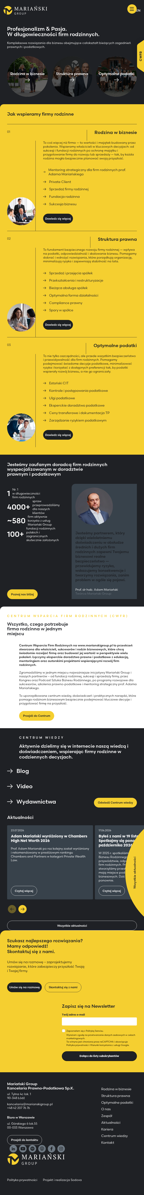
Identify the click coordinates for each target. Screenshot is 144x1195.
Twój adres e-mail (73, 1014)
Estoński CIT (59, 383)
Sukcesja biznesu (62, 204)
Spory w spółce (61, 310)
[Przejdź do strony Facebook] (51, 1149)
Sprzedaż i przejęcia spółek (71, 273)
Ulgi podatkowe (62, 398)
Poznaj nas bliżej (22, 594)
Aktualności (110, 1122)
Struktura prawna (115, 1096)
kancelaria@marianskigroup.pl (30, 1104)
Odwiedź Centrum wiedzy (115, 802)
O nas (106, 1109)
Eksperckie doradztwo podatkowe (77, 405)
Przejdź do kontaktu (24, 1140)
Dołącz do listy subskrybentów (99, 1056)
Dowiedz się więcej (58, 218)
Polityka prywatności (77, 1045)
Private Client (60, 182)
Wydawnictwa (36, 801)
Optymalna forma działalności (73, 295)
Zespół (106, 1116)
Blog (22, 770)
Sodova (76, 1180)
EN (138, 10)
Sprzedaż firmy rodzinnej (68, 189)
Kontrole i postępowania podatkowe (78, 390)
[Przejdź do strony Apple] (42, 1149)
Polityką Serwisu (94, 1030)
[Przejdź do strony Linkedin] (13, 1149)
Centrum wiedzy (114, 1136)
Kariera (107, 1129)
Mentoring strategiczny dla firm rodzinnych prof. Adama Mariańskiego (87, 172)
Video (24, 786)
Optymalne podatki (117, 1102)
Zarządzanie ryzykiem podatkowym (77, 420)
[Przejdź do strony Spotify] (32, 1149)
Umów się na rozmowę (24, 987)
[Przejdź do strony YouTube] (23, 1149)
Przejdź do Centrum (36, 716)
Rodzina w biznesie (116, 1089)
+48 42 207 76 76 (18, 1108)
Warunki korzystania (101, 1045)
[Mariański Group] (25, 10)
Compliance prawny (65, 303)
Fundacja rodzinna (64, 196)
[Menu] (132, 9)
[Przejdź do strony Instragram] (61, 1149)
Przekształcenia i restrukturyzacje (76, 280)
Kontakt (107, 1142)
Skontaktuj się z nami (63, 987)
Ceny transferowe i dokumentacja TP (79, 413)
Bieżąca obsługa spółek (68, 288)
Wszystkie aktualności (72, 925)
